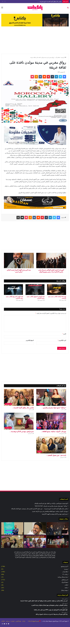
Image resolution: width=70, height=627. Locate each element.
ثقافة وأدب (57, 57)
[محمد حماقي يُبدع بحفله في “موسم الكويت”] (35, 528)
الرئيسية (63, 57)
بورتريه (66, 569)
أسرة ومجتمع (64, 566)
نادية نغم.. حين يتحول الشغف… (56, 455)
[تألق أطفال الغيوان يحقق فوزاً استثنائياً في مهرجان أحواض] (58, 541)
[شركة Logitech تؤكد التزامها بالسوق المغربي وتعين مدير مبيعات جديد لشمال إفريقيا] (12, 528)
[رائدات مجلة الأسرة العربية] (35, 7)
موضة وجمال (64, 590)
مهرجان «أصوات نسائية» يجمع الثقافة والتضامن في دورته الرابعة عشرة (50, 511)
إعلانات (3, 621)
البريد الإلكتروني (62, 340)
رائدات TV (65, 574)
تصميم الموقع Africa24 (33, 621)
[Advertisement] (35, 40)
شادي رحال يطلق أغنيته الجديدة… (23, 408)
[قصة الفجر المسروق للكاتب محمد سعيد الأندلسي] (13, 289)
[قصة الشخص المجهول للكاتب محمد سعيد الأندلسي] (35, 289)
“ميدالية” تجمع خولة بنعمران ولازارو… (54, 408)
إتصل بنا (12, 621)
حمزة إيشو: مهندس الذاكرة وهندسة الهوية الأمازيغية (55, 514)
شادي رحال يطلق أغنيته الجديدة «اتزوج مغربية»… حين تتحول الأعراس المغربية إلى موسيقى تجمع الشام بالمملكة (35, 1)
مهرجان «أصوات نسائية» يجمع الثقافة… (53, 431)
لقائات (66, 585)
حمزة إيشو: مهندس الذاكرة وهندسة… (22, 431)
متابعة (66, 587)
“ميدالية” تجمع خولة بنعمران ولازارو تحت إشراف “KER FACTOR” (51, 506)
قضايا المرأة (65, 582)
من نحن (8, 621)
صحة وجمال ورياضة (63, 577)
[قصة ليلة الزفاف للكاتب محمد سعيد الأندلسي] (56, 289)
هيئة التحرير (18, 621)
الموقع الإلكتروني (30, 340)
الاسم (64, 334)
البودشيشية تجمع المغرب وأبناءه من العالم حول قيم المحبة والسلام (51, 503)
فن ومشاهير (65, 579)
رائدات (23, 621)
